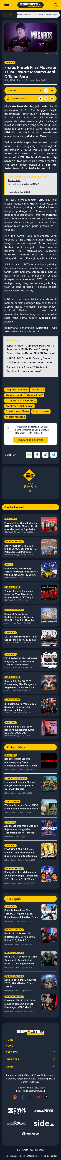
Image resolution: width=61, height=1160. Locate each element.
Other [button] (10, 1066)
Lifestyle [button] (12, 1059)
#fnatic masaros (15, 416)
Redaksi (45, 1156)
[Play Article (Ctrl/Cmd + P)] (40, 98)
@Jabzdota (14, 180)
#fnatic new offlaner (17, 411)
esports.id (39, 1150)
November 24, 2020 (19, 192)
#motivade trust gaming (19, 406)
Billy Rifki (9, 80)
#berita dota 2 (35, 395)
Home (9, 1039)
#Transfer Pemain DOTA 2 (21, 400)
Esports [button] (12, 1052)
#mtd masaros (40, 411)
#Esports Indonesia (17, 389)
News (9, 1045)
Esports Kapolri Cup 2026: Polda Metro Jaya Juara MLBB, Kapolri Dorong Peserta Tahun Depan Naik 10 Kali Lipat (30, 349)
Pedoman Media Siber (29, 1156)
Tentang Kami (10, 1156)
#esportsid (37, 389)
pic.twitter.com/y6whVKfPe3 (23, 184)
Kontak (54, 1156)
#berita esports (14, 395)
